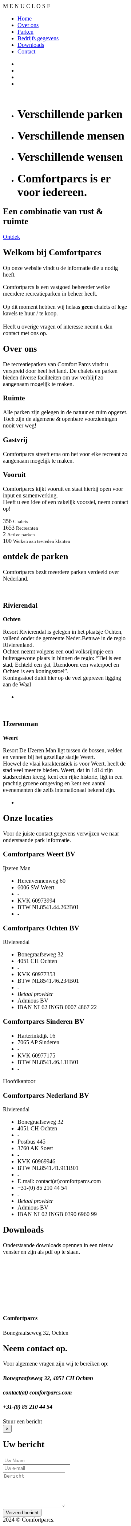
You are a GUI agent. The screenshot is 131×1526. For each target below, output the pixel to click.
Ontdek (11, 237)
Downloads (30, 45)
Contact (26, 51)
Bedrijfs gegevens (38, 38)
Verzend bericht (22, 1512)
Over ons (28, 25)
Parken (25, 32)
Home (24, 18)
